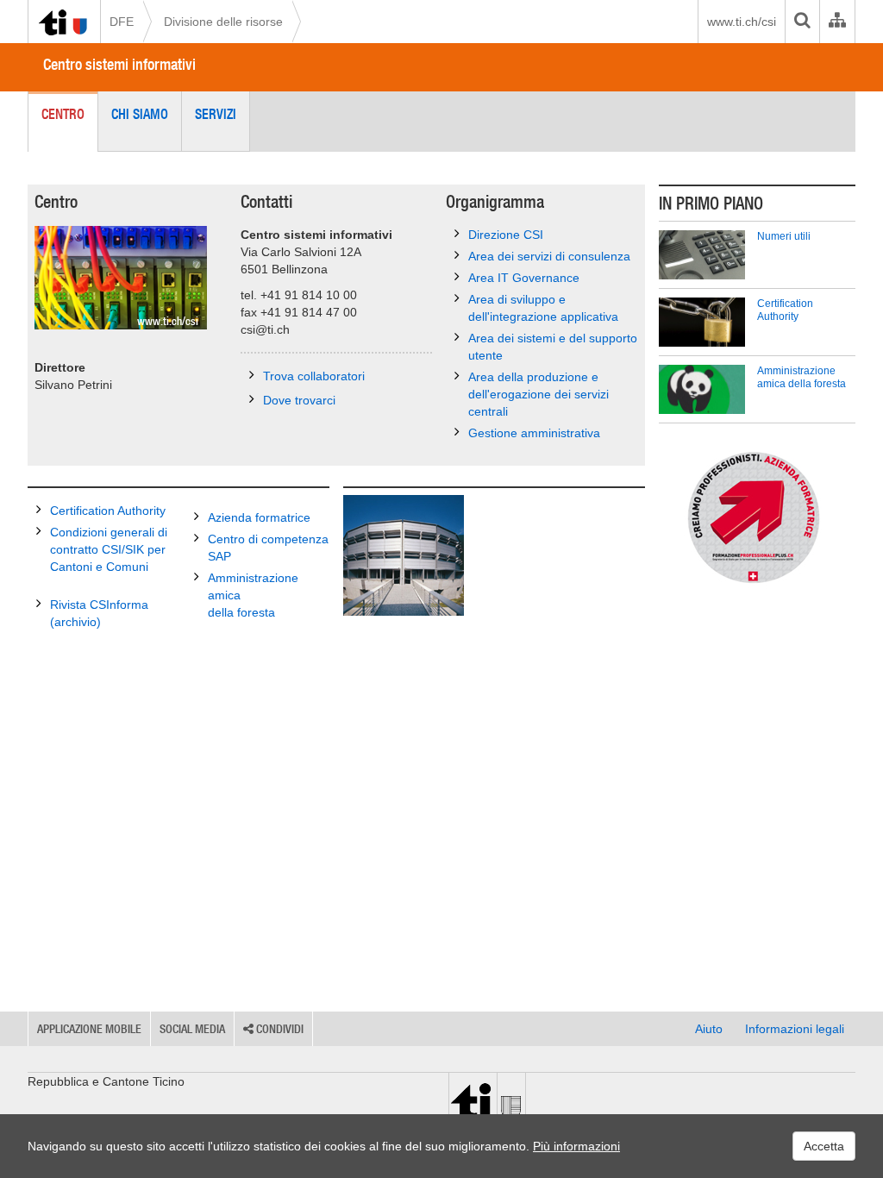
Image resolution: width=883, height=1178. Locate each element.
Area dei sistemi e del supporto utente (552, 346)
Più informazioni (576, 1146)
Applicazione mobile (89, 1029)
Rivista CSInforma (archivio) (99, 613)
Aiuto (709, 1029)
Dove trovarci (299, 400)
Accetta (824, 1146)
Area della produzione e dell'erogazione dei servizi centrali (538, 394)
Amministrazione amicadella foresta (253, 595)
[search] (802, 21)
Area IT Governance (523, 278)
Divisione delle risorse (223, 21)
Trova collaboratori (314, 376)
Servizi (215, 113)
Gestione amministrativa (534, 433)
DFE (122, 21)
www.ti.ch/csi (741, 21)
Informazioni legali (794, 1029)
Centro (63, 113)
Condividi (279, 1029)
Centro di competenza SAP (268, 547)
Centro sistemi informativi (119, 64)
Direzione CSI (505, 234)
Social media (192, 1029)
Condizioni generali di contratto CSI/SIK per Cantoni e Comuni (108, 549)
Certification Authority (108, 510)
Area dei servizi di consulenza (549, 256)
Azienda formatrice (259, 517)
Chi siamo (139, 113)
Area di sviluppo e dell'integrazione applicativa (543, 307)
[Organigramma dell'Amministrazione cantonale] (837, 21)
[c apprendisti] (757, 517)
